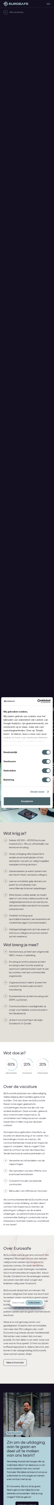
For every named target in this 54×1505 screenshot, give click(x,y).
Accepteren (27, 801)
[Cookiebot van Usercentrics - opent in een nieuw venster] (38, 701)
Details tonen (37, 791)
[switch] (46, 761)
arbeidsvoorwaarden (18, 1493)
